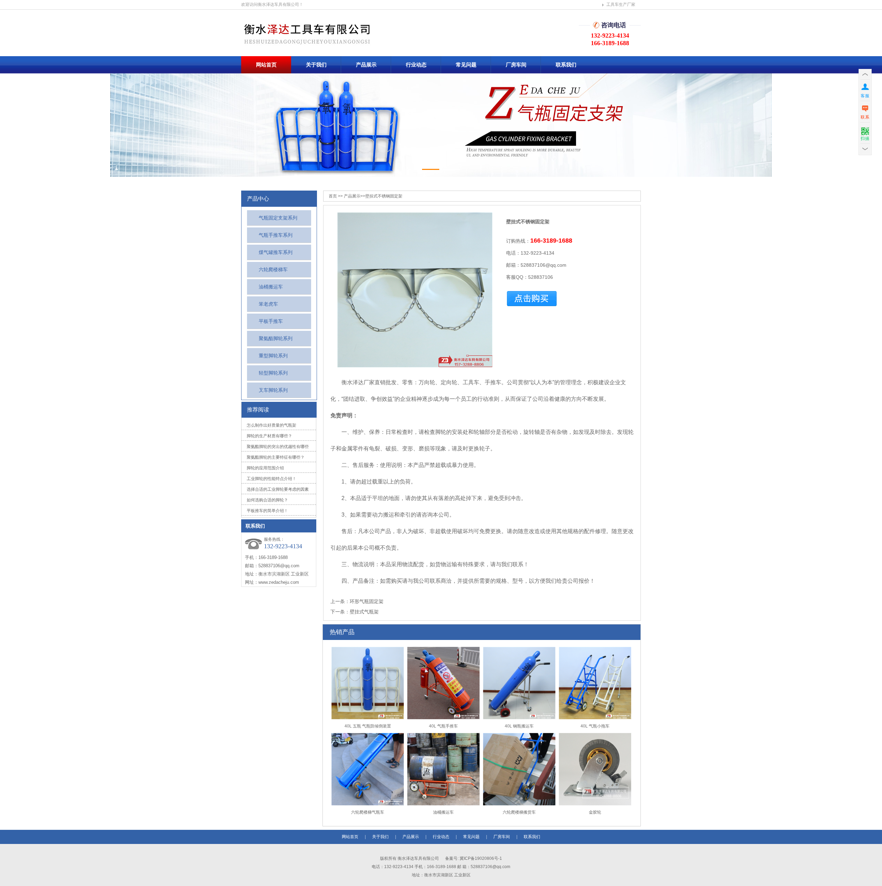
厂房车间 (516, 65)
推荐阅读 (258, 410)
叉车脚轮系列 (273, 390)
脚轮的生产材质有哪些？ (269, 436)
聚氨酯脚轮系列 (276, 338)
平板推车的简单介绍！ (267, 510)
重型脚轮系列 (273, 355)
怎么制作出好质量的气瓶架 (271, 425)
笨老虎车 (268, 304)
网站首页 (266, 65)
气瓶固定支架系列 (278, 218)
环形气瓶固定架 (366, 601)
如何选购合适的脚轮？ (267, 500)
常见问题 (466, 65)
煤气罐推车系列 (276, 252)
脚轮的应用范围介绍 (265, 468)
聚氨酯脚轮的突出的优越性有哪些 (278, 446)
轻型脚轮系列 (273, 373)
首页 (333, 196)
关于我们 (316, 65)
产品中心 (258, 199)
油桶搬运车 (271, 286)
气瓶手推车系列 (276, 235)
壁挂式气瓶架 (364, 611)
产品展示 (366, 65)
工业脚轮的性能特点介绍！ (271, 478)
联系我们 (566, 65)
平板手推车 (271, 321)
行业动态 (416, 65)
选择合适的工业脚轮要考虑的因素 (278, 489)
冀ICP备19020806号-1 (480, 858)
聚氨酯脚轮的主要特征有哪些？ (276, 457)
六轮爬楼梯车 (273, 269)
